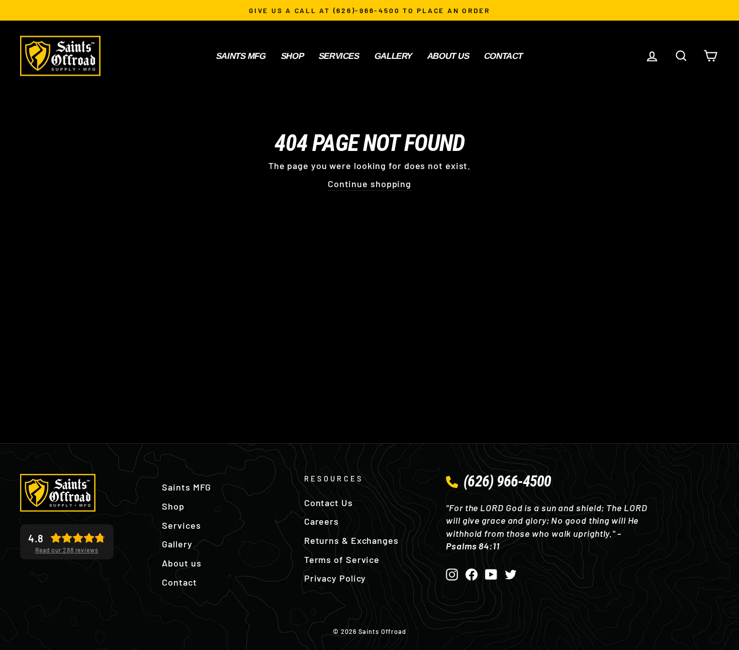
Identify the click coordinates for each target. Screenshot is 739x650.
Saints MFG (241, 56)
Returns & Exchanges (351, 540)
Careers (321, 521)
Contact (503, 56)
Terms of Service (342, 559)
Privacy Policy (335, 578)
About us (448, 56)
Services (339, 56)
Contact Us (328, 502)
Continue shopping (369, 183)
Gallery (393, 56)
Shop (292, 56)
